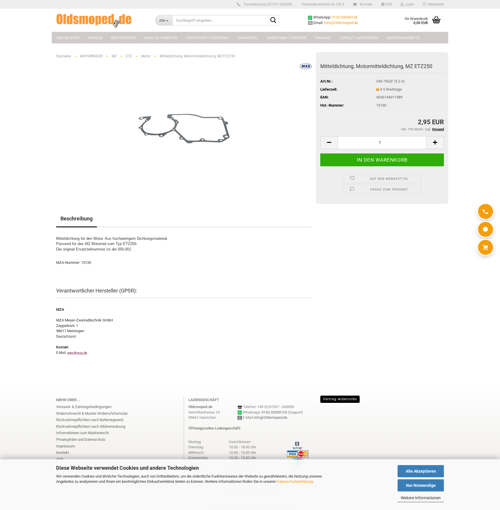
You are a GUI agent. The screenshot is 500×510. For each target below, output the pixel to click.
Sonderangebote (403, 38)
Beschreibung (76, 218)
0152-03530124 (344, 17)
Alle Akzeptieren (421, 471)
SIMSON (95, 38)
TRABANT (323, 38)
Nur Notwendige (421, 485)
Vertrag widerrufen (340, 399)
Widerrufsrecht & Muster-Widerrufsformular (92, 413)
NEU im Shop (68, 38)
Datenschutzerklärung (295, 481)
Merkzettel (435, 4)
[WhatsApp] (485, 229)
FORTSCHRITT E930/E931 (207, 38)
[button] (386, 4)
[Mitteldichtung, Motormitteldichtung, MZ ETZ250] (184, 128)
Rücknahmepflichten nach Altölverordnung (90, 426)
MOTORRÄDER (123, 38)
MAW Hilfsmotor (160, 38)
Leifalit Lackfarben (359, 38)
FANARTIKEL (248, 38)
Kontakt (365, 4)
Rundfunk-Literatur (286, 38)
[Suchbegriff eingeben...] (273, 20)
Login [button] (409, 4)
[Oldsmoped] (101, 20)
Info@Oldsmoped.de (341, 23)
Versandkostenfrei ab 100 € (323, 4)
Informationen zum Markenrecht (82, 433)
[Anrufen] (485, 211)
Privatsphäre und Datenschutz (80, 439)
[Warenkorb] (485, 247)
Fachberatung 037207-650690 (267, 4)
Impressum (65, 446)
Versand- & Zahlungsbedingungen (83, 407)
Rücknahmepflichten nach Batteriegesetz (90, 420)
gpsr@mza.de (77, 353)
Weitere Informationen (421, 498)
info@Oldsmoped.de (270, 417)
